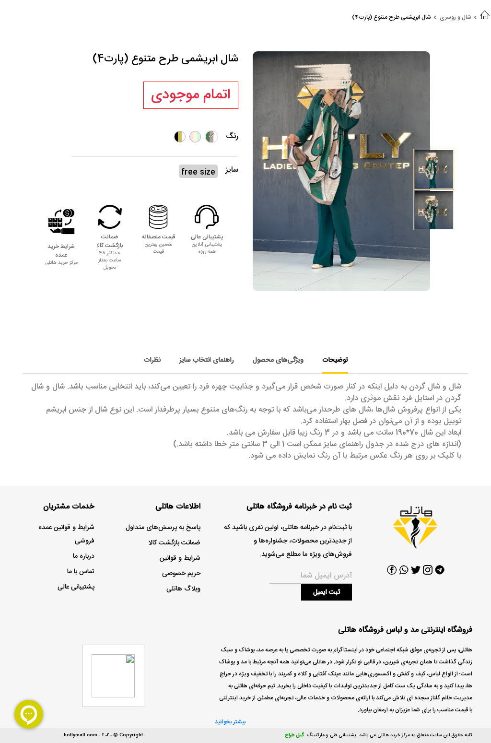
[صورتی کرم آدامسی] (195, 136)
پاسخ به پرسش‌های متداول (163, 527)
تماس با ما (80, 572)
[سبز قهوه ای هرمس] (211, 136)
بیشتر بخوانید (230, 722)
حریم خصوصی (181, 573)
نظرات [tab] (152, 360)
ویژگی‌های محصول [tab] (278, 360)
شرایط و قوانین (180, 558)
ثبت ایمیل (326, 592)
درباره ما (83, 556)
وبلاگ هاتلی (183, 589)
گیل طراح (294, 735)
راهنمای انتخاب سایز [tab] (206, 360)
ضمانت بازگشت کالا (174, 543)
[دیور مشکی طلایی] (180, 136)
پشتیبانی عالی (76, 587)
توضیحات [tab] (335, 360)
